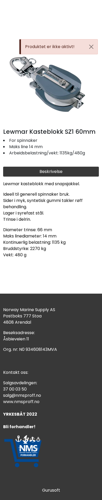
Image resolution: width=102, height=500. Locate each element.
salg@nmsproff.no (22, 395)
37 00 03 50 (15, 389)
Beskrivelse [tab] (51, 171)
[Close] (91, 46)
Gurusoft (51, 490)
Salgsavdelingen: (20, 383)
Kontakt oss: (15, 372)
